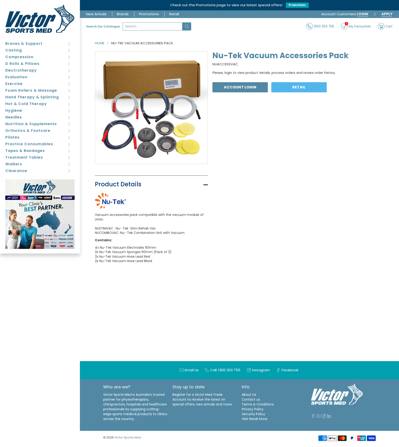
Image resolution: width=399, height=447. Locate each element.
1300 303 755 (323, 26)
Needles (13, 117)
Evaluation (16, 77)
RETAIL (298, 87)
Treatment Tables (24, 157)
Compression (19, 57)
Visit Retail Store (254, 419)
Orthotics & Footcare (27, 130)
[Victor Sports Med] (40, 19)
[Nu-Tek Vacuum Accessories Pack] (151, 107)
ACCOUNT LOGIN (240, 87)
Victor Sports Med (128, 437)
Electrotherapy (21, 70)
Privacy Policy (252, 409)
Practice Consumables (29, 144)
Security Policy (253, 414)
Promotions (297, 5)
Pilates (12, 137)
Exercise (14, 83)
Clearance (16, 170)
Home (99, 43)
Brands (123, 14)
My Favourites (358, 26)
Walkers (13, 164)
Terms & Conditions (258, 404)
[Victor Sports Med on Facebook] (313, 417)
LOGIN (362, 14)
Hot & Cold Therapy (26, 103)
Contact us (251, 399)
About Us (249, 394)
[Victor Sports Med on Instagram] (324, 417)
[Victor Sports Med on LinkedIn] (329, 417)
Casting (13, 50)
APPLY (387, 14)
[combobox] (152, 26)
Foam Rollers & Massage (31, 90)
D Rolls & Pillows (22, 63)
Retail (174, 14)
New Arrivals (96, 14)
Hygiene (13, 110)
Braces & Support (23, 43)
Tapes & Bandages (25, 150)
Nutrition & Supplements (31, 124)
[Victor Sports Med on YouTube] (318, 417)
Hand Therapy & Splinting (32, 97)
